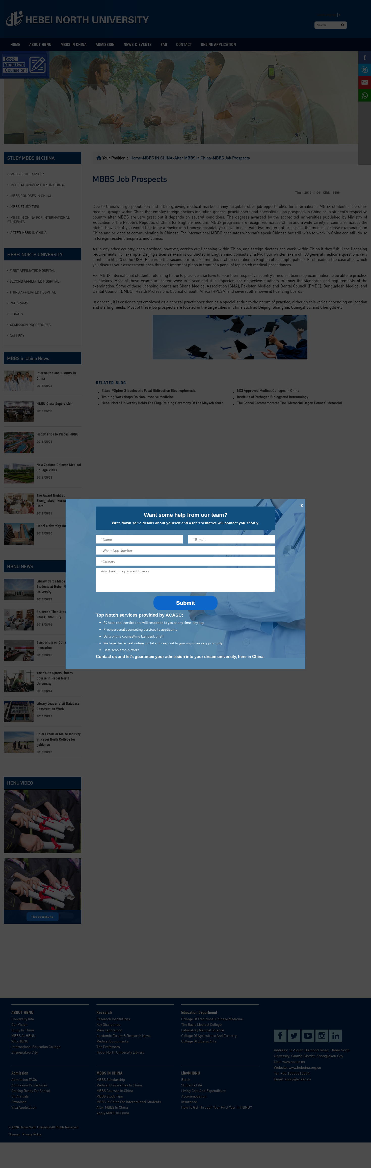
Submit (185, 603)
